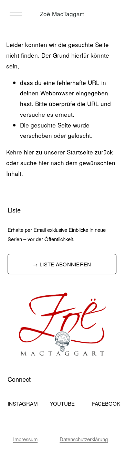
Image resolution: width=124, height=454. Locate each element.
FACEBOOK (106, 403)
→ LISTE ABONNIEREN (62, 264)
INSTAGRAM (23, 403)
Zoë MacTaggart (62, 13)
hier (29, 152)
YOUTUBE (62, 403)
